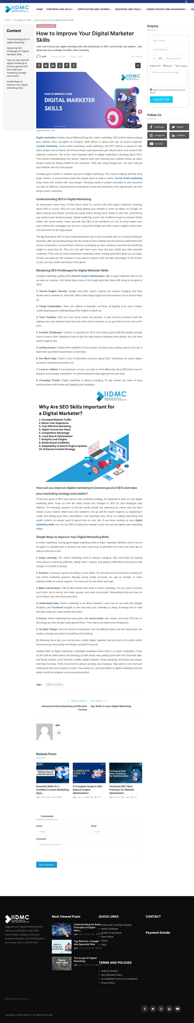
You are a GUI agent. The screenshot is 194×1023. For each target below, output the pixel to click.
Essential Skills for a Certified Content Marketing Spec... (52, 790)
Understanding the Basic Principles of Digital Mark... (87, 927)
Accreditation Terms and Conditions (119, 978)
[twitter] (152, 1008)
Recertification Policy (111, 974)
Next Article (97, 701)
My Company (181, 65)
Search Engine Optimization (88, 276)
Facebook (57, 607)
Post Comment (46, 864)
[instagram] (161, 1008)
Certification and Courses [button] (93, 9)
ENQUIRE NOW (161, 99)
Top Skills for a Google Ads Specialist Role (86, 943)
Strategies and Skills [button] (59, 9)
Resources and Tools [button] (127, 9)
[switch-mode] (186, 1)
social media (96, 618)
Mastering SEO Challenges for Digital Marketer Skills (18, 51)
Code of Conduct (109, 970)
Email (94, 826)
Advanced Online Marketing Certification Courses (64, 708)
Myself (169, 65)
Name (39, 826)
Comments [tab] (47, 816)
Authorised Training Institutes (116, 924)
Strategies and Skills (22, 20)
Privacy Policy (108, 982)
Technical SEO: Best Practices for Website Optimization (121, 790)
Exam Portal (107, 936)
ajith (57, 725)
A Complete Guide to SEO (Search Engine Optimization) (87, 790)
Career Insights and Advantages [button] (165, 9)
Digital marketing (46, 137)
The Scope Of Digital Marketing (85, 960)
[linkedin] (169, 1008)
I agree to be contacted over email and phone (167, 91)
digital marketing (54, 684)
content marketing (46, 146)
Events (104, 940)
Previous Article (79, 701)
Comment (41, 838)
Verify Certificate (109, 928)
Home (39, 9)
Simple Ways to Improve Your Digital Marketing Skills (17, 84)
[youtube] (177, 1008)
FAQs (103, 944)
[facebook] (144, 1008)
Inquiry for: (155, 65)
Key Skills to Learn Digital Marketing (111, 706)
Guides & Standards (111, 932)
